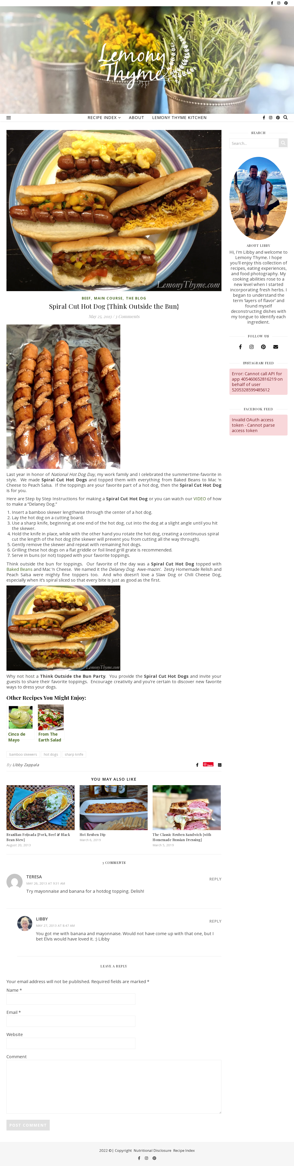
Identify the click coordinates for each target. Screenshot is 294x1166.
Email (13, 1012)
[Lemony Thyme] (147, 62)
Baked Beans (19, 569)
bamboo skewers (23, 754)
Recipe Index (102, 117)
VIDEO (199, 499)
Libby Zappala (25, 764)
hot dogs (51, 754)
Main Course (108, 298)
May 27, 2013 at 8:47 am (55, 925)
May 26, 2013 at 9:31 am (45, 883)
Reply (215, 879)
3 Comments (127, 316)
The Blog (136, 298)
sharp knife (74, 754)
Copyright (123, 1150)
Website (14, 1034)
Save (210, 765)
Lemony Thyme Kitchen (179, 117)
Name (14, 990)
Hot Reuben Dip (93, 834)
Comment (16, 1056)
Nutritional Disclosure (152, 1150)
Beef (86, 298)
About (136, 117)
